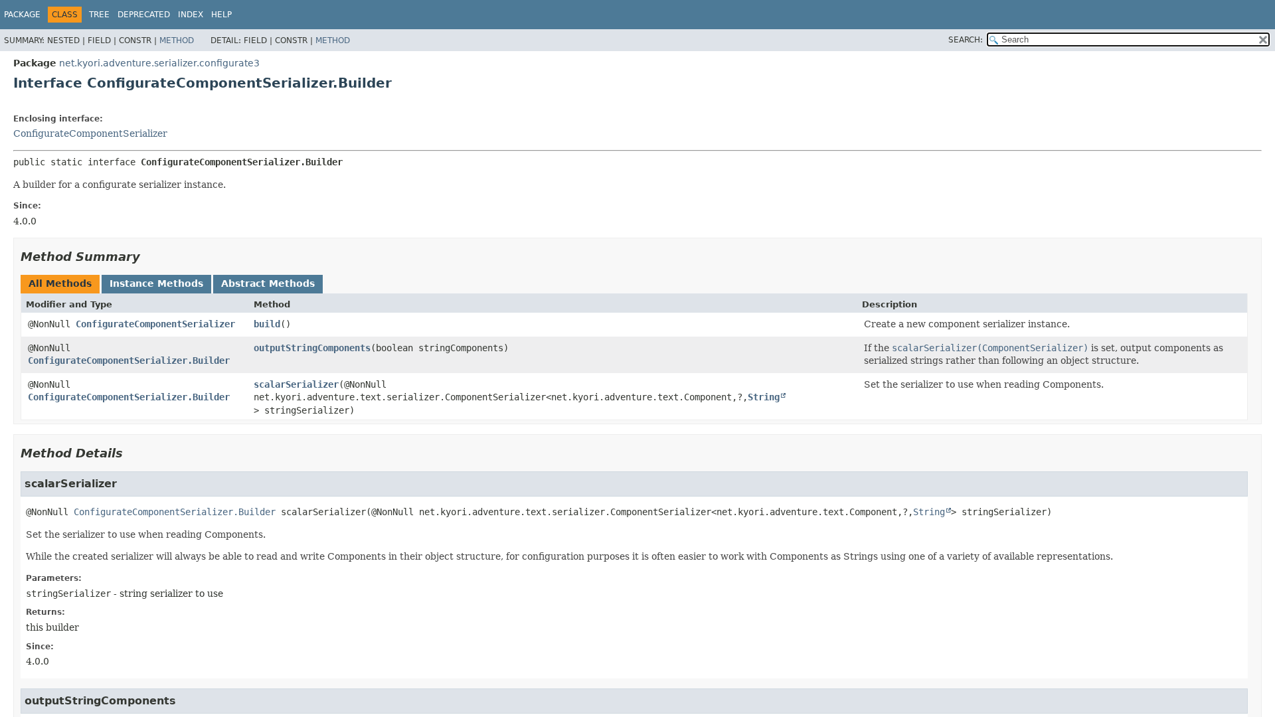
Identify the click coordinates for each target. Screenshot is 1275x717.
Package (22, 14)
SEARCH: (965, 39)
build (267, 324)
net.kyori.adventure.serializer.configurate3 (159, 63)
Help (221, 14)
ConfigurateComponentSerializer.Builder (129, 360)
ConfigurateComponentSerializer (90, 133)
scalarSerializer (296, 384)
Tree (99, 14)
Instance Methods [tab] (156, 283)
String (764, 397)
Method (176, 40)
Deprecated (144, 14)
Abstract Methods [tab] (268, 283)
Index (190, 14)
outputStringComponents (312, 348)
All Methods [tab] (60, 283)
